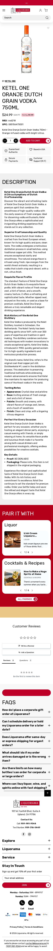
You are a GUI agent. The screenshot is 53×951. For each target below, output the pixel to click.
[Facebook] (23, 834)
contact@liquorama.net (36, 943)
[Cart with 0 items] (47, 10)
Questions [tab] (23, 660)
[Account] (40, 10)
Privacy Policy (16, 927)
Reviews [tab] (6, 660)
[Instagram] (29, 834)
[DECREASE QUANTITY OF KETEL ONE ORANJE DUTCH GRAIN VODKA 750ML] (5, 141)
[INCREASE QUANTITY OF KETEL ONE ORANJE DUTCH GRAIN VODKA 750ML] (16, 141)
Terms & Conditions (34, 927)
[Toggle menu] (3, 10)
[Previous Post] (21, 552)
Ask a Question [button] (27, 652)
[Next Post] (32, 552)
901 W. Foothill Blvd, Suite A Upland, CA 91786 (26, 813)
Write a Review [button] (27, 646)
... (27, 2)
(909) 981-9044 (13, 946)
